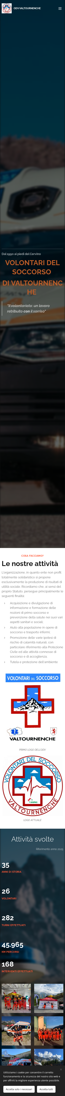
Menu (60, 8)
